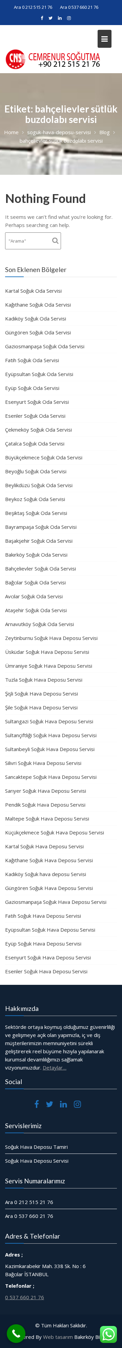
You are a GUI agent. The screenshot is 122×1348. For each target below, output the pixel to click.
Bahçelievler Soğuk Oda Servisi (40, 568)
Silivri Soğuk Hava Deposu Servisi (43, 763)
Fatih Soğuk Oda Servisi (32, 360)
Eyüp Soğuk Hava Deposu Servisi (43, 943)
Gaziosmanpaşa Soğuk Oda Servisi (44, 346)
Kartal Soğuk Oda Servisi (33, 290)
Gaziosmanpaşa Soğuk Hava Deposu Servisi (55, 901)
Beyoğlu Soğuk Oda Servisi (35, 471)
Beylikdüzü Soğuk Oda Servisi (39, 485)
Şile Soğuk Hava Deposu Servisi (41, 707)
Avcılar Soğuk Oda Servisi (34, 596)
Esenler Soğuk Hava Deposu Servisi (46, 971)
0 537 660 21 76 (24, 1296)
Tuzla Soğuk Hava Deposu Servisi (43, 679)
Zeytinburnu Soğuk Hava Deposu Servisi (51, 638)
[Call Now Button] (16, 1333)
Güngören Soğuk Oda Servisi (38, 332)
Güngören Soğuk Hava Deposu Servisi (49, 888)
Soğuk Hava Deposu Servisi (36, 1160)
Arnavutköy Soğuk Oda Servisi (39, 624)
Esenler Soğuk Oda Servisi (35, 415)
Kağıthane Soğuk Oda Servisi (38, 304)
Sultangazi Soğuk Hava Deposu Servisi (49, 721)
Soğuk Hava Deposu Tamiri (36, 1146)
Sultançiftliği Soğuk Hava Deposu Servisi (51, 735)
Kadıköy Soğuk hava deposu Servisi (45, 874)
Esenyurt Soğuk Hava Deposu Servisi (48, 957)
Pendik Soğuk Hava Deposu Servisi (45, 804)
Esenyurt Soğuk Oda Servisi (37, 401)
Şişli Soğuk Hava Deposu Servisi (41, 693)
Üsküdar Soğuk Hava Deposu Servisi (47, 651)
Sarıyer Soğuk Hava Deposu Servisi (45, 790)
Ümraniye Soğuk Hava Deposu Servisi (48, 665)
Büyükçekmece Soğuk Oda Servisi (43, 457)
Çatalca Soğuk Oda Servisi (34, 443)
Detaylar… (54, 1067)
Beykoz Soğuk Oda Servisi (35, 499)
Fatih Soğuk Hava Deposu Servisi (43, 915)
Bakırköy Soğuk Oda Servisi (36, 554)
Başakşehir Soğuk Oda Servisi (39, 540)
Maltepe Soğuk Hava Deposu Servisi (47, 818)
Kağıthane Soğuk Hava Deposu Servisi (49, 860)
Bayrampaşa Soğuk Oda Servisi (41, 526)
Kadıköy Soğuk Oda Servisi (35, 318)
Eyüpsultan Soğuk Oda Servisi (39, 374)
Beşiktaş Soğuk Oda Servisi (36, 513)
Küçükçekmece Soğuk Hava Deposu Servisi (54, 832)
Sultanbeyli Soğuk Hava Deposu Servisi (50, 749)
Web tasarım (58, 1336)
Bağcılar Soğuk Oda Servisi (35, 582)
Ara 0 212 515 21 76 (33, 7)
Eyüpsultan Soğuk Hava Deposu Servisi (50, 929)
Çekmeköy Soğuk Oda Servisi (38, 429)
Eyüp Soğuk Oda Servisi (32, 388)
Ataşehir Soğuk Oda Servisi (36, 610)
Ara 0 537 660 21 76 (79, 7)
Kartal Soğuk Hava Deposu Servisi (44, 846)
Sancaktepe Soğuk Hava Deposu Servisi (51, 776)
